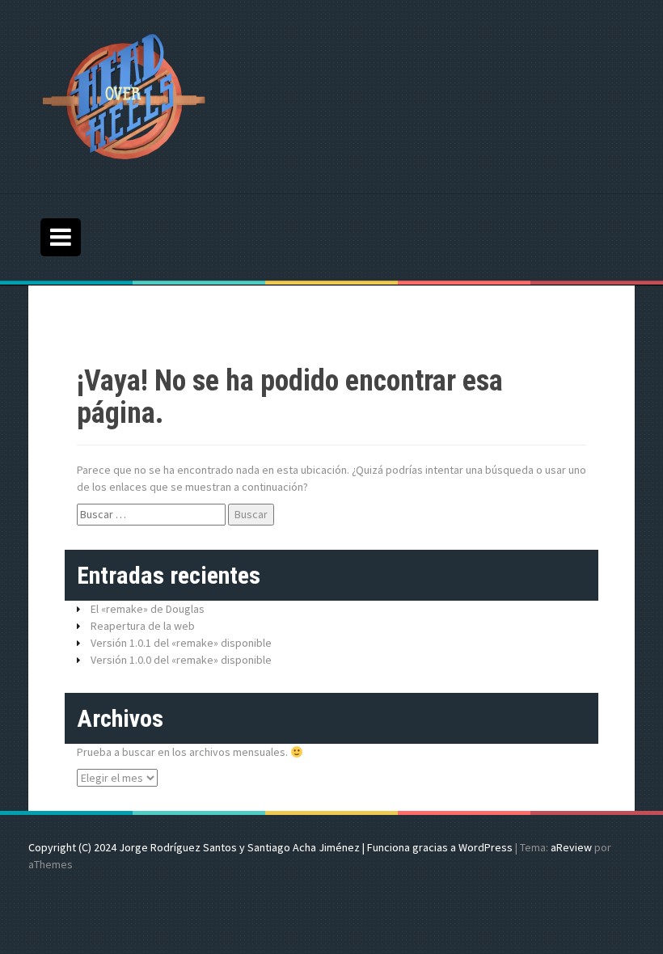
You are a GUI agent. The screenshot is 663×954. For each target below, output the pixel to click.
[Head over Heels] (124, 95)
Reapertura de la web (143, 625)
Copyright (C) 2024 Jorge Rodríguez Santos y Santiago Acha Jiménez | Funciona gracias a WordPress (270, 847)
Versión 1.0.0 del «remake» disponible (181, 659)
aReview (571, 847)
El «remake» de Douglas (148, 609)
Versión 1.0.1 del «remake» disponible (181, 642)
